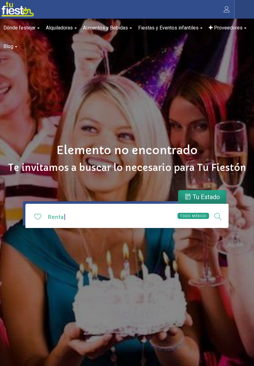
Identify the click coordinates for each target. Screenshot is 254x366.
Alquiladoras (59, 28)
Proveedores (228, 28)
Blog (8, 46)
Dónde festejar (19, 28)
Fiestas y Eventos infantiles (168, 28)
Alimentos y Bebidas (105, 28)
